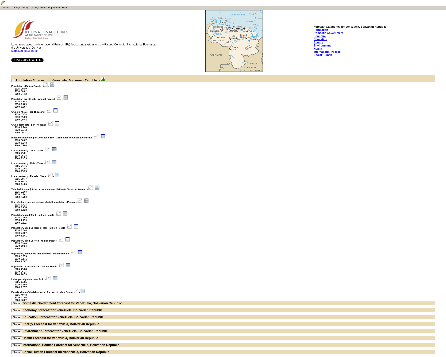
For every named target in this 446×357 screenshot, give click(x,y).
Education (320, 39)
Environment (322, 45)
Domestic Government (328, 33)
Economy (320, 36)
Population (321, 29)
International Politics (327, 51)
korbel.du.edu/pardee (24, 50)
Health (318, 48)
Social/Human (323, 54)
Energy (318, 42)
